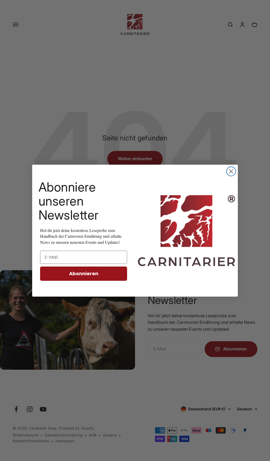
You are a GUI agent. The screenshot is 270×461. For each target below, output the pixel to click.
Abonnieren (83, 273)
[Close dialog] (231, 171)
